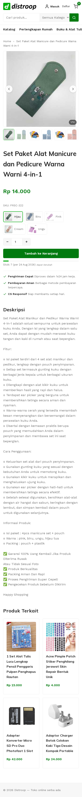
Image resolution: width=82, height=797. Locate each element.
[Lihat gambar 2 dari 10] (21, 134)
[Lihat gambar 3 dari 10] (34, 134)
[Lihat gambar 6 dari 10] (72, 134)
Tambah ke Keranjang (41, 253)
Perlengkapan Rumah (36, 29)
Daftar (66, 6)
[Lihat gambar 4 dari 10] (47, 134)
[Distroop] (19, 6)
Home (7, 41)
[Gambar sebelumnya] (9, 89)
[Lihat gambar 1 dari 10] (8, 134)
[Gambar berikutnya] (73, 89)
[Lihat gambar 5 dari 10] (59, 134)
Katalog (9, 29)
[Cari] (74, 17)
